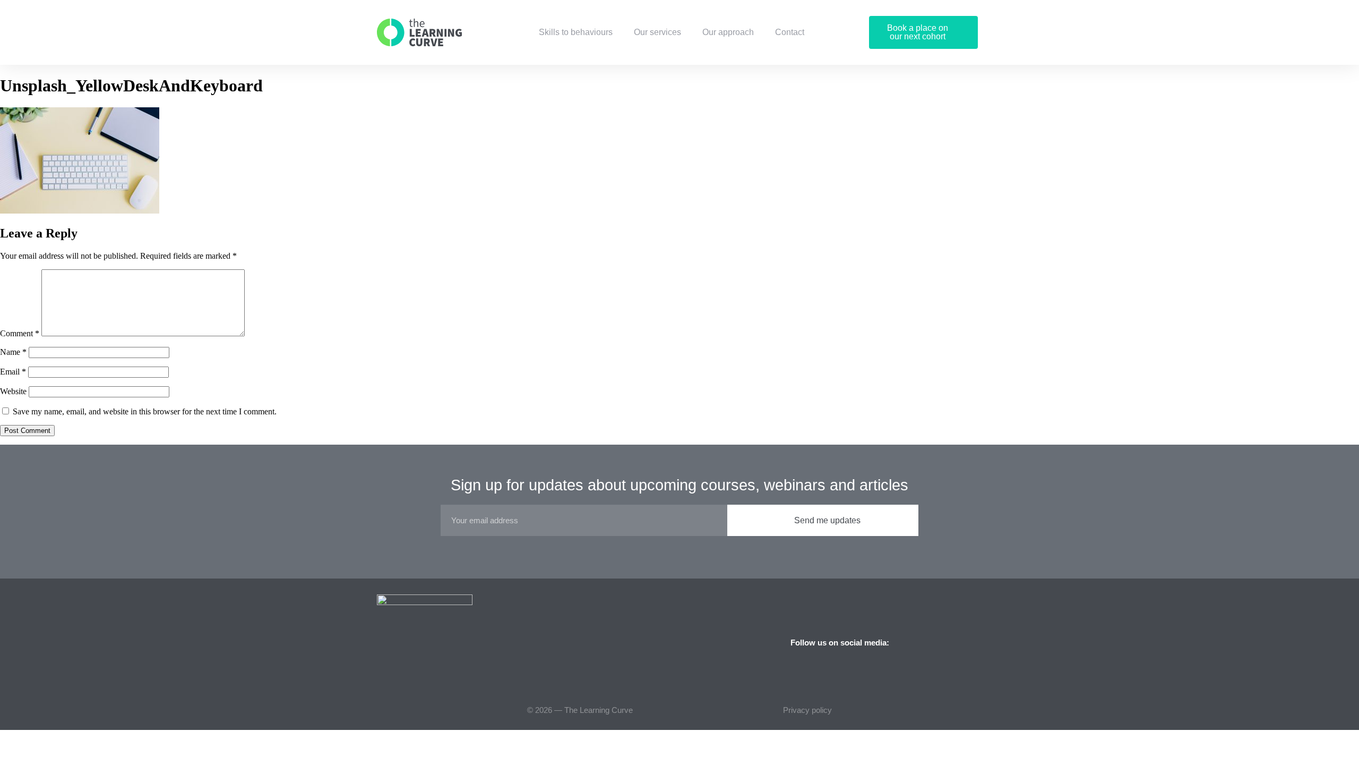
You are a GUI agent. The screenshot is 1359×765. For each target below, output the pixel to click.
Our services (657, 32)
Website (13, 391)
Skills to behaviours (576, 32)
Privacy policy (807, 710)
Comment (19, 333)
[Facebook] (929, 642)
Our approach (728, 32)
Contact (789, 32)
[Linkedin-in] (966, 642)
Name (13, 351)
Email (13, 371)
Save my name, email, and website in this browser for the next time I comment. (145, 411)
